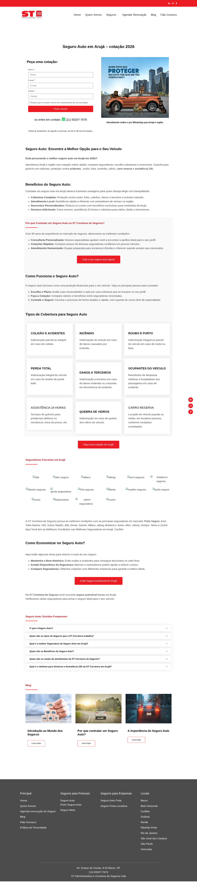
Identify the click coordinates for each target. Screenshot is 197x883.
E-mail (31, 80)
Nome (31, 69)
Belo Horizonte (149, 806)
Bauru (144, 800)
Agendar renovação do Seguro (38, 811)
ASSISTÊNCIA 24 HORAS (48, 407)
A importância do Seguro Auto (148, 730)
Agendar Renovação (134, 14)
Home (77, 14)
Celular (31, 91)
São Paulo (147, 843)
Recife (144, 822)
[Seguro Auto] (31, 15)
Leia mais (36, 743)
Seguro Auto (67, 800)
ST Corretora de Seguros (43, 594)
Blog (153, 14)
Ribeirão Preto (149, 827)
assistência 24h (144, 168)
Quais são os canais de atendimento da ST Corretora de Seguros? (64, 659)
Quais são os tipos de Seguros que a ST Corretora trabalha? (61, 636)
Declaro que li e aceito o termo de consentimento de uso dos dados (59, 102)
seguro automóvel (86, 594)
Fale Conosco (169, 14)
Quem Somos (93, 14)
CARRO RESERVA (141, 407)
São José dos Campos (154, 838)
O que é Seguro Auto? (41, 628)
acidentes (75, 168)
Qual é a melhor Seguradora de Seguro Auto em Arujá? (58, 643)
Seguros (111, 14)
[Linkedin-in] (190, 399)
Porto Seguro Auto (70, 804)
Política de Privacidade (33, 827)
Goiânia (145, 816)
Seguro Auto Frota (111, 800)
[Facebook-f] (190, 411)
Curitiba (145, 811)
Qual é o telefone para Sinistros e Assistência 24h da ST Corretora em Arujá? (70, 666)
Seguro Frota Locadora (114, 806)
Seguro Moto (67, 810)
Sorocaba (146, 849)
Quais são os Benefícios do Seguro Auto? (51, 651)
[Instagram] (190, 405)
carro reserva (124, 168)
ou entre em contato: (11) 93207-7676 (60, 119)
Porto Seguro (152, 521)
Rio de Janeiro (149, 833)
